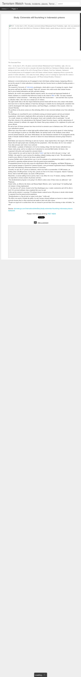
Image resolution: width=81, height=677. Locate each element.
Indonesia (30, 87)
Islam (42, 153)
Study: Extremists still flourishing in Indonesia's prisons (39, 17)
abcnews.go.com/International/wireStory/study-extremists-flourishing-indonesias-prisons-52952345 (40, 209)
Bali (53, 95)
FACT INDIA (52, 214)
